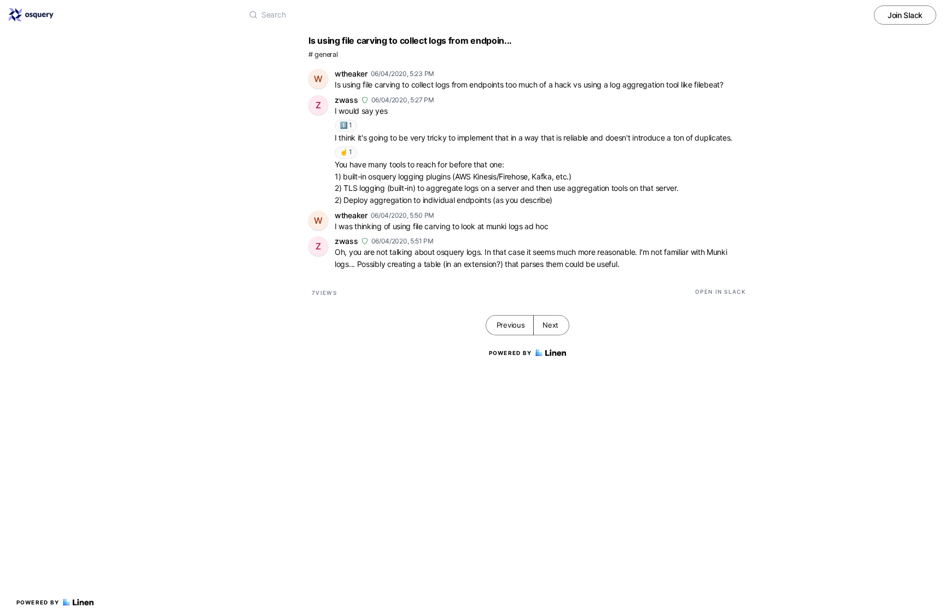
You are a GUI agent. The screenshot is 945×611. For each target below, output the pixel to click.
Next (550, 325)
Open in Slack (720, 291)
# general (322, 54)
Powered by (38, 602)
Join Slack (905, 15)
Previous (511, 325)
